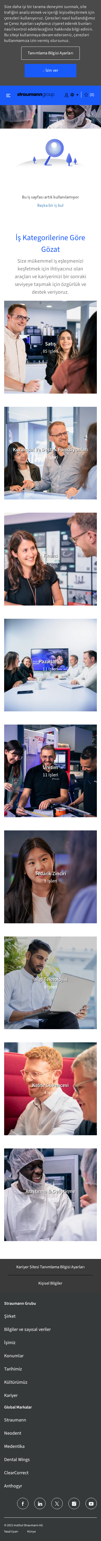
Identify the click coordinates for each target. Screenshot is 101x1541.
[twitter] (57, 1503)
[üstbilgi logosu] (35, 95)
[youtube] (91, 1503)
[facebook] (22, 1503)
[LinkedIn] (40, 1503)
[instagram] (74, 1503)
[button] (66, 94)
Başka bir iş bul (50, 205)
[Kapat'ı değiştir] (8, 95)
